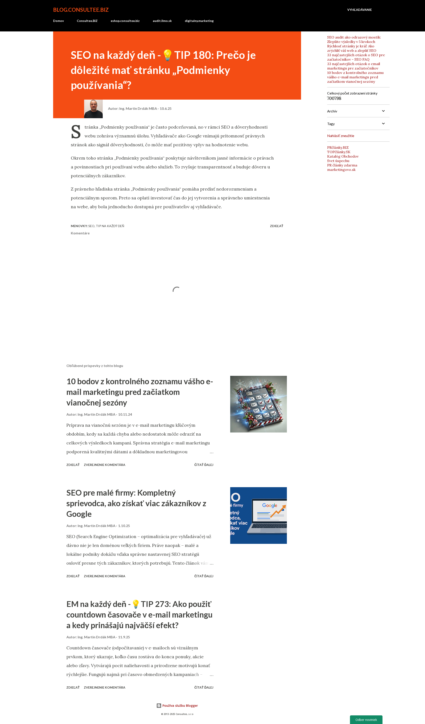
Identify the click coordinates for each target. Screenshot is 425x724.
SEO (91, 226)
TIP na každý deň (110, 226)
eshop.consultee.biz (125, 21)
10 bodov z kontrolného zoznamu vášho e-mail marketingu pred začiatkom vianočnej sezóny (139, 391)
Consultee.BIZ (87, 21)
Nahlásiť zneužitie (340, 135)
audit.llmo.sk (162, 21)
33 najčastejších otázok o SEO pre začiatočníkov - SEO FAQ (356, 57)
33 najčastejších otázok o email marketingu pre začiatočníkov (353, 66)
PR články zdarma (342, 165)
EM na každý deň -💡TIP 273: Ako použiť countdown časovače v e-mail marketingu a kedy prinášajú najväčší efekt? (139, 614)
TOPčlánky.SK (338, 152)
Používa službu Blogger (180, 705)
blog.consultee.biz (81, 9)
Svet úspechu (338, 160)
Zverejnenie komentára (104, 465)
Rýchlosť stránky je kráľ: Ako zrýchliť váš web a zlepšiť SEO (351, 48)
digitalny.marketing (199, 21)
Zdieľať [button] (276, 226)
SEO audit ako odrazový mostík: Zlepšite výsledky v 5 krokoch (354, 39)
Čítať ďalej (203, 465)
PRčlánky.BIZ (338, 147)
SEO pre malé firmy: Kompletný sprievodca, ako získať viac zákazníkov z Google (136, 503)
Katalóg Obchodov (343, 156)
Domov (58, 21)
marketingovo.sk (341, 169)
